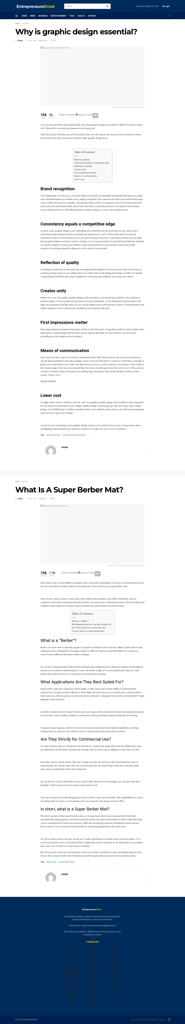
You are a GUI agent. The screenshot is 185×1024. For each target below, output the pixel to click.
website (114, 996)
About (140, 1020)
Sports (114, 961)
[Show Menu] (16, 16)
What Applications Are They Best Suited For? (92, 624)
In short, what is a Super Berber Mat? (88, 631)
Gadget (92, 947)
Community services (70, 968)
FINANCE (71, 1000)
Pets (92, 1000)
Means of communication (85, 176)
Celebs (71, 965)
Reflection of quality (83, 166)
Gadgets (92, 951)
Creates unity (80, 169)
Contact (162, 1020)
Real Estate (114, 947)
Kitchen (92, 972)
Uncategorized (114, 986)
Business (43, 16)
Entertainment (58, 16)
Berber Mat (51, 862)
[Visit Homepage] (37, 6)
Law (92, 975)
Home (24, 16)
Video (114, 989)
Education (70, 982)
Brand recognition (82, 160)
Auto (71, 951)
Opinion (92, 16)
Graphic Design (53, 435)
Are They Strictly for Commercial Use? (89, 628)
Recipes (114, 951)
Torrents (114, 979)
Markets (92, 982)
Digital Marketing (71, 975)
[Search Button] (108, 6)
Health (81, 16)
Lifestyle (92, 979)
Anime (71, 947)
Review (114, 954)
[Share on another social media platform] (95, 115)
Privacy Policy (151, 1020)
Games (92, 954)
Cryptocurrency (71, 972)
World (114, 1000)
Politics (92, 1003)
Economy (71, 979)
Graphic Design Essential (74, 435)
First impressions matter (85, 173)
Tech (72, 16)
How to (92, 968)
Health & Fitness (92, 961)
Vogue (114, 993)
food (71, 1003)
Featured (71, 996)
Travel (114, 982)
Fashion (25, 481)
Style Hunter (114, 972)
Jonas (20, 41)
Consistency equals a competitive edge (92, 163)
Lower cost (79, 179)
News (32, 16)
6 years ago (31, 41)
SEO (114, 958)
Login (167, 6)
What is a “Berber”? (80, 621)
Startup (114, 965)
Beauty (71, 954)
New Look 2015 (92, 989)
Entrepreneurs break (71, 989)
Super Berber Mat (66, 862)
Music (92, 986)
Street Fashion (114, 968)
